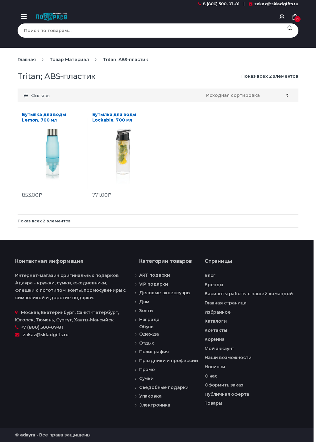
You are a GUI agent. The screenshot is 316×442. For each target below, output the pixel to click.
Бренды (214, 284)
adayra (27, 435)
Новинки (215, 367)
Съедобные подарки (164, 387)
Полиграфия (154, 351)
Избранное (218, 312)
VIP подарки (153, 284)
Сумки (146, 378)
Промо (147, 369)
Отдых (146, 343)
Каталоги (216, 321)
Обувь (146, 327)
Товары (213, 403)
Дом (144, 301)
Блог (210, 275)
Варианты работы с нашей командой (249, 293)
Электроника (154, 405)
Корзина (215, 339)
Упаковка (150, 396)
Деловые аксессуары (164, 292)
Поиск (289, 30)
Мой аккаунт (219, 348)
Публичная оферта (227, 394)
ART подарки (154, 275)
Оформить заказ (224, 385)
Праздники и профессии (168, 360)
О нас (211, 376)
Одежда (149, 334)
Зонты (146, 310)
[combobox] (149, 30)
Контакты (216, 330)
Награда (149, 319)
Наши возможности (228, 357)
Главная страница (226, 303)
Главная (27, 59)
